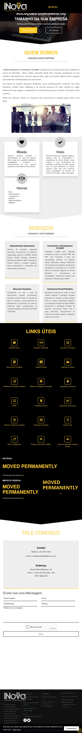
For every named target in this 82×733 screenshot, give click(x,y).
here (22, 475)
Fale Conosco (54, 30)
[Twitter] (29, 720)
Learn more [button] (16, 730)
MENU (54, 7)
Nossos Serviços (28, 30)
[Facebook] (25, 720)
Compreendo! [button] (71, 728)
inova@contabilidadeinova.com (32, 716)
